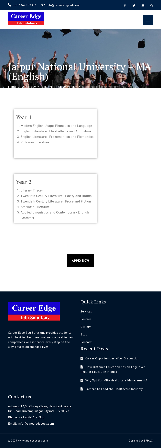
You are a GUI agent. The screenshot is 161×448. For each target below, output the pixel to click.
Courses (85, 319)
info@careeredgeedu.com (63, 5)
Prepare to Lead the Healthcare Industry (114, 389)
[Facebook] (124, 5)
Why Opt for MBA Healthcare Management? (116, 380)
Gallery (85, 327)
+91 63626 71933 (25, 5)
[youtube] (143, 5)
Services (86, 311)
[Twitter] (133, 5)
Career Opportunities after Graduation (112, 358)
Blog (83, 334)
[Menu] (148, 20)
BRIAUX (148, 440)
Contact (86, 342)
